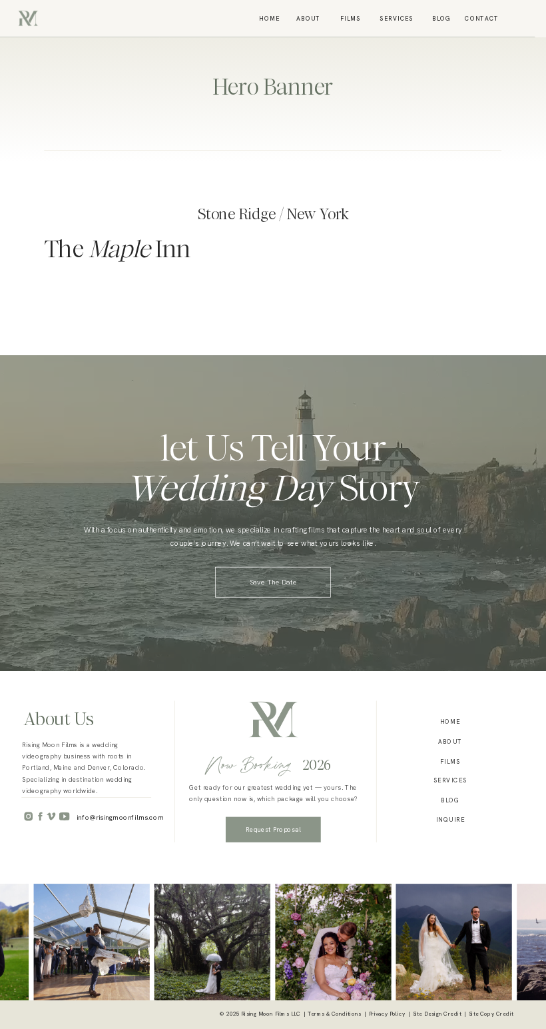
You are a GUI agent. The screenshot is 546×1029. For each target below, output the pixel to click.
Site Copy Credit (491, 1014)
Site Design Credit (437, 1014)
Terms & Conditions (334, 1014)
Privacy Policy (387, 1014)
